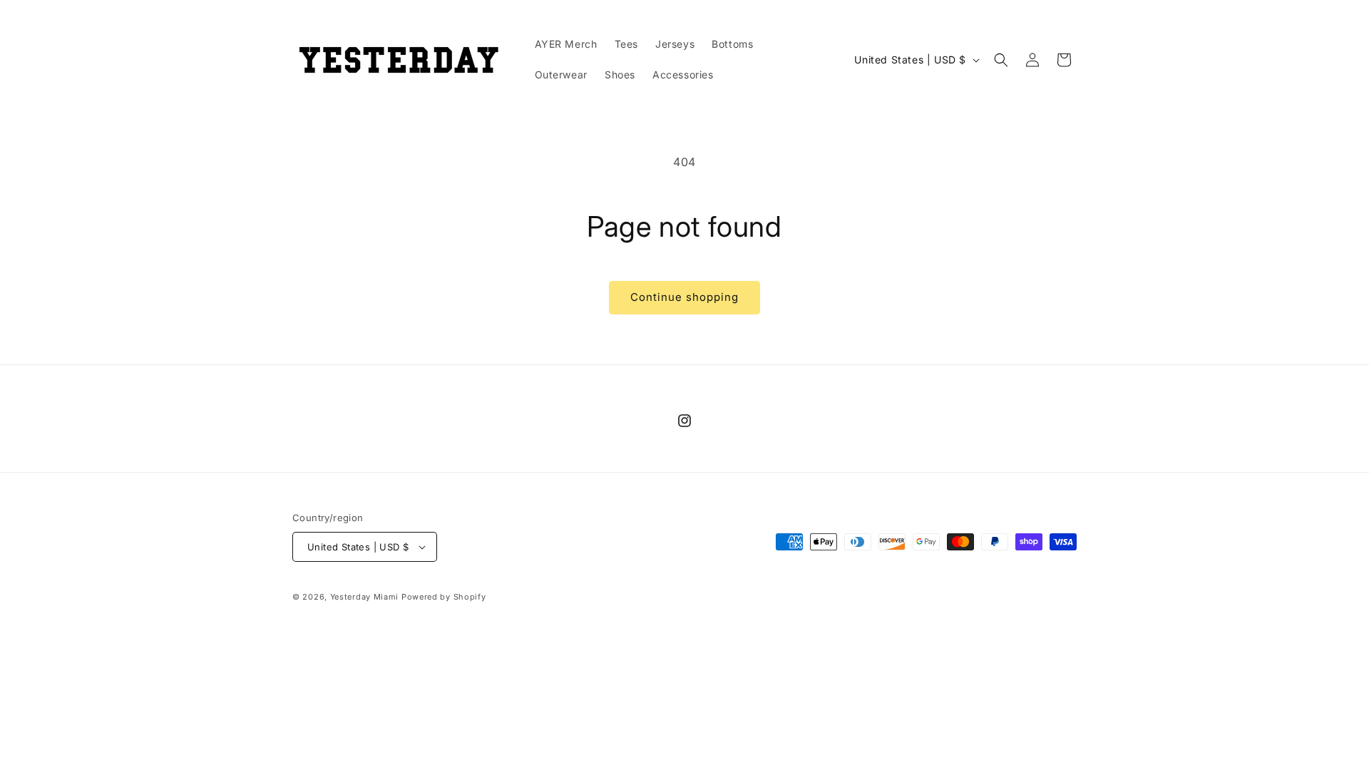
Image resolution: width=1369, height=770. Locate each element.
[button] (1001, 60)
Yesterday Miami (364, 597)
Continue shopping (684, 297)
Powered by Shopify (443, 597)
